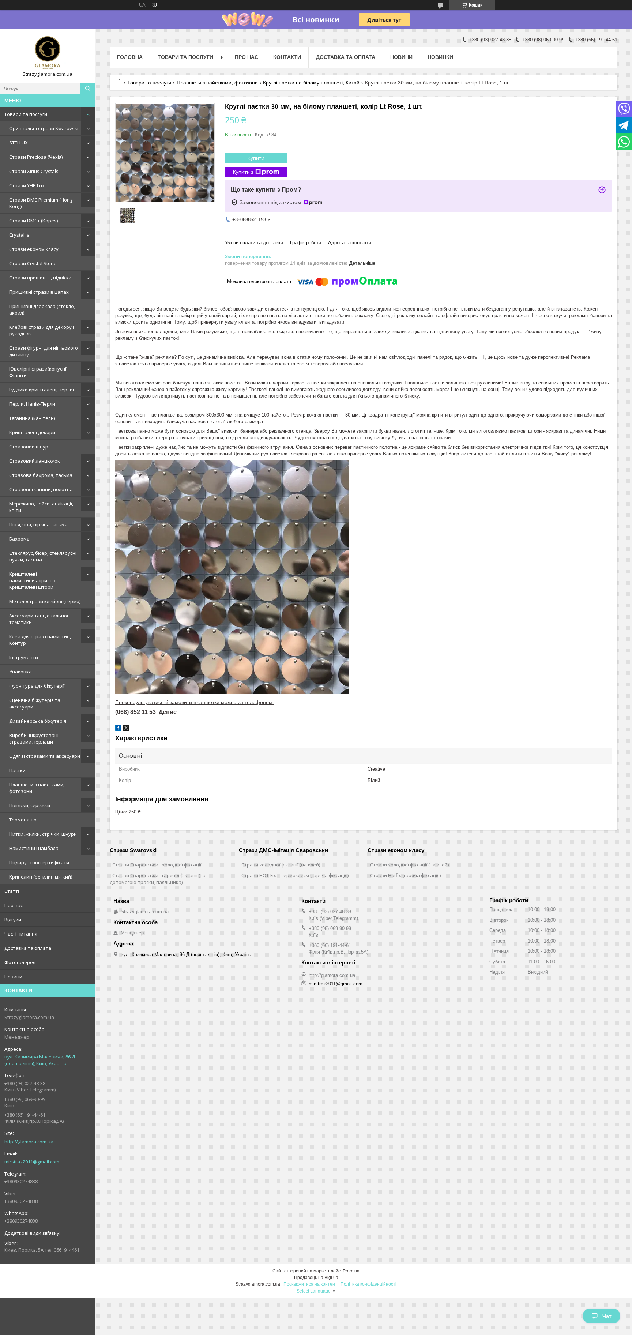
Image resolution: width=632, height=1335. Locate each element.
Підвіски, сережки (29, 805)
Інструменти (23, 657)
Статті (11, 891)
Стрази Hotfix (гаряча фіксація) (405, 875)
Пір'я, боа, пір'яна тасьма (38, 524)
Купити (256, 158)
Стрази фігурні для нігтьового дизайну (43, 351)
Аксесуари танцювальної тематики (38, 618)
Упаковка (20, 671)
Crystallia (19, 235)
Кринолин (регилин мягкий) (40, 876)
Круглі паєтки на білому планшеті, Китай (311, 83)
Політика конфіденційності (368, 1284)
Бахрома (19, 538)
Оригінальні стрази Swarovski (43, 128)
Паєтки (17, 770)
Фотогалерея (19, 962)
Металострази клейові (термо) (44, 601)
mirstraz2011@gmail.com (31, 1161)
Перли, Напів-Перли (32, 403)
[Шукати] (87, 88)
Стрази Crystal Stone (33, 263)
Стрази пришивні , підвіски (40, 277)
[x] (126, 729)
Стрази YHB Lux (27, 185)
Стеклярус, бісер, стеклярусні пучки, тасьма (42, 556)
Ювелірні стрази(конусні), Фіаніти (38, 372)
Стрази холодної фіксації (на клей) (280, 864)
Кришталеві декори (32, 432)
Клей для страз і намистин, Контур (40, 639)
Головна (130, 57)
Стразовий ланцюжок (34, 461)
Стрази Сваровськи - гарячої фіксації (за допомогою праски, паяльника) (158, 878)
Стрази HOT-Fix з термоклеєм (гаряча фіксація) (295, 875)
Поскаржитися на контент (310, 1284)
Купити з (243, 172)
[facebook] (118, 729)
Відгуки (12, 919)
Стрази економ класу (34, 249)
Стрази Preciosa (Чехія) (36, 157)
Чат (607, 1316)
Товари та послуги (25, 114)
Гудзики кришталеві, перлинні (44, 389)
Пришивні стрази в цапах (39, 292)
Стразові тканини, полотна (41, 489)
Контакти (287, 57)
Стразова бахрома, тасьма (40, 475)
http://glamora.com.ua (28, 1141)
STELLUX (18, 142)
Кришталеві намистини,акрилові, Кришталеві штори (33, 580)
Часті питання (20, 933)
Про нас (13, 905)
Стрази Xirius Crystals (34, 171)
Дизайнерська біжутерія (37, 721)
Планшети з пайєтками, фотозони (36, 787)
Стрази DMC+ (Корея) (33, 220)
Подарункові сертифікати (39, 862)
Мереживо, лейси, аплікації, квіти (41, 507)
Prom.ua (351, 1271)
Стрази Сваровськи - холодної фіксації (156, 864)
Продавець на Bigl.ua (316, 1277)
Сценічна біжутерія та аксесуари (34, 703)
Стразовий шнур (28, 446)
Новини (13, 976)
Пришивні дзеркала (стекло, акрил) (42, 309)
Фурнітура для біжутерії (36, 685)
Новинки (440, 57)
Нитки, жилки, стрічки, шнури (43, 834)
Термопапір (23, 819)
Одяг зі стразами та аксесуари (44, 756)
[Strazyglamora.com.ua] (47, 52)
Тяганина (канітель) (32, 418)
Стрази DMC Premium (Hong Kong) (40, 203)
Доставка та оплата (27, 948)
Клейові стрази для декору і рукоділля (41, 330)
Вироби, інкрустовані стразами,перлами (34, 738)
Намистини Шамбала (34, 848)
